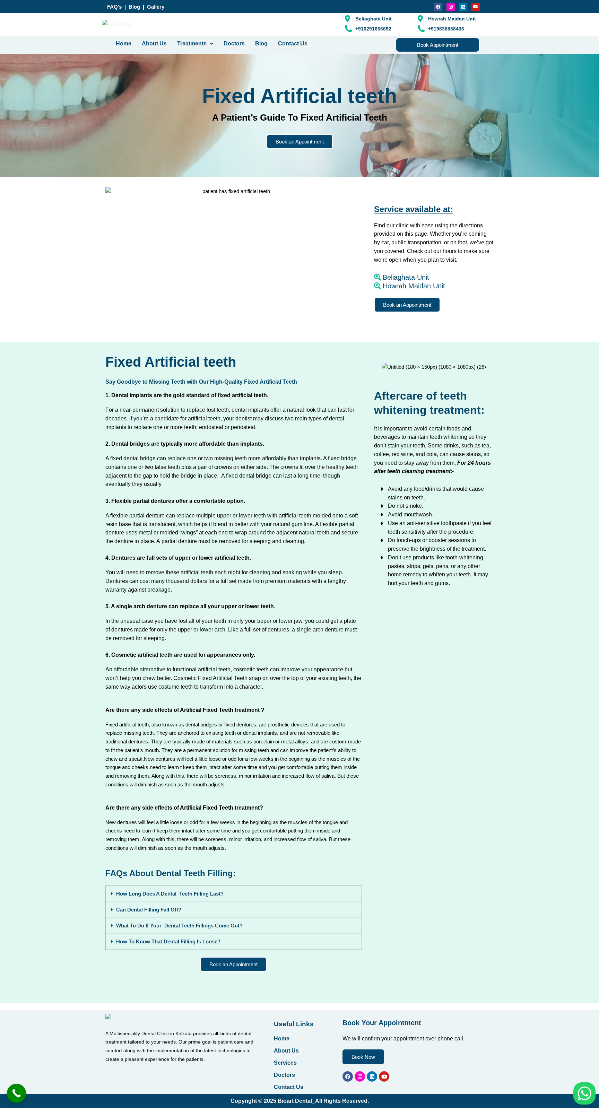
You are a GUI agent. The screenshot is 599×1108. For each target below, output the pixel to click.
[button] (195, 44)
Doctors (234, 43)
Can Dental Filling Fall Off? (148, 910)
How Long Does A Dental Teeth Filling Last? (170, 894)
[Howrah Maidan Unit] (434, 286)
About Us (154, 43)
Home (123, 43)
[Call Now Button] (16, 1093)
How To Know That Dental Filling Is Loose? (168, 941)
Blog (134, 7)
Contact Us (292, 43)
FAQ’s (115, 7)
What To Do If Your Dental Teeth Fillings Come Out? (179, 925)
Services (285, 1063)
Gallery (155, 7)
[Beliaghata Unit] (434, 277)
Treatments (192, 43)
